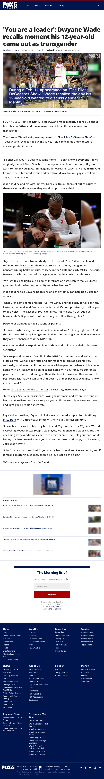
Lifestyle (41, 50)
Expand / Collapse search (99, 6)
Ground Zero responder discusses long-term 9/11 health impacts (29, 539)
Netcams (33, 635)
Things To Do (60, 651)
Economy (85, 672)
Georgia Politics (61, 672)
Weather (34, 628)
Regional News (11, 714)
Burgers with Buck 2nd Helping (12, 697)
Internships (33, 691)
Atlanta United (87, 642)
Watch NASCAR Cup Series (37, 733)
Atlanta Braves (87, 632)
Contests (32, 675)
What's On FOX (9, 704)
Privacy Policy (55, 606)
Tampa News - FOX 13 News (12, 718)
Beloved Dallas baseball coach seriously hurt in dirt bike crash (28, 505)
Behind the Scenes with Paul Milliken (12, 689)
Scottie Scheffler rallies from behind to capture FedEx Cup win (28, 551)
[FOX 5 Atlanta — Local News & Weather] (11, 5)
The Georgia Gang (10, 681)
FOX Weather (34, 648)
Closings (32, 632)
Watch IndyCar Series (37, 737)
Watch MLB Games (37, 729)
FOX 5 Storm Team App (39, 642)
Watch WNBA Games (38, 751)
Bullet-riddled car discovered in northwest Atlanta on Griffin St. (28, 517)
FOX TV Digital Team (28, 50)
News (6, 628)
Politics (6, 645)
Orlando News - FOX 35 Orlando (12, 724)
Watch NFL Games (37, 721)
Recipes (58, 648)
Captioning (33, 700)
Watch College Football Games (38, 725)
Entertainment (9, 651)
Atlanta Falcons (87, 635)
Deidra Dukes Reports (12, 693)
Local (5, 632)
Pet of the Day (61, 645)
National (6, 638)
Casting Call (60, 638)
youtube (81, 768)
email (100, 768)
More (61, 5)
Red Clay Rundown (10, 675)
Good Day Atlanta (60, 630)
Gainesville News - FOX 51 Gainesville (12, 729)
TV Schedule (8, 707)
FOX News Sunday (10, 659)
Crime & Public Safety (12, 635)
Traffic (31, 645)
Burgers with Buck (62, 635)
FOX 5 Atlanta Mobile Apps (11, 655)
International (8, 642)
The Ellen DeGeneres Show (75, 137)
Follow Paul (60, 642)
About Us (34, 665)
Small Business (87, 681)
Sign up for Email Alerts (38, 684)
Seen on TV (33, 672)
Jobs (31, 688)
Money (85, 665)
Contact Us (33, 681)
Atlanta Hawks (87, 638)
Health (5, 648)
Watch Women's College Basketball (36, 747)
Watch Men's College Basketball (37, 741)
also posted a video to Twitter (29, 389)
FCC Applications (36, 697)
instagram (95, 768)
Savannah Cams (35, 638)
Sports (85, 628)
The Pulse (7, 672)
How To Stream (35, 669)
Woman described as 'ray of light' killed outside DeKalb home (27, 528)
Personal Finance (88, 669)
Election (59, 665)
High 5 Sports (86, 645)
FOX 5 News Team (37, 678)
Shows (6, 665)
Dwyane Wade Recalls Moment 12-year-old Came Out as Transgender (35, 111)
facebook (85, 768)
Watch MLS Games (37, 754)
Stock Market (86, 678)
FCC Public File (35, 694)
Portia (5, 678)
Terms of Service (53, 609)
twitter (90, 768)
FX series (28, 265)
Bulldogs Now (9, 684)
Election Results (61, 675)
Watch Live (7, 701)
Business (84, 675)
